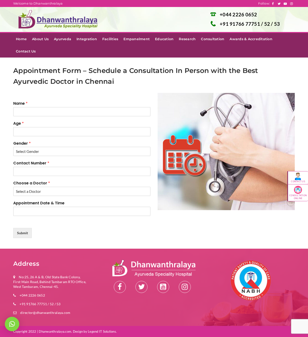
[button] (12, 324)
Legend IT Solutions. (102, 331)
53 (277, 24)
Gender (22, 143)
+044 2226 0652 (238, 14)
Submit (22, 233)
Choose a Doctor (31, 183)
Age (18, 123)
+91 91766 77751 (240, 24)
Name (20, 103)
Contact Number (31, 163)
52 (267, 24)
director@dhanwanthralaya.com (45, 313)
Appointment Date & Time (38, 203)
